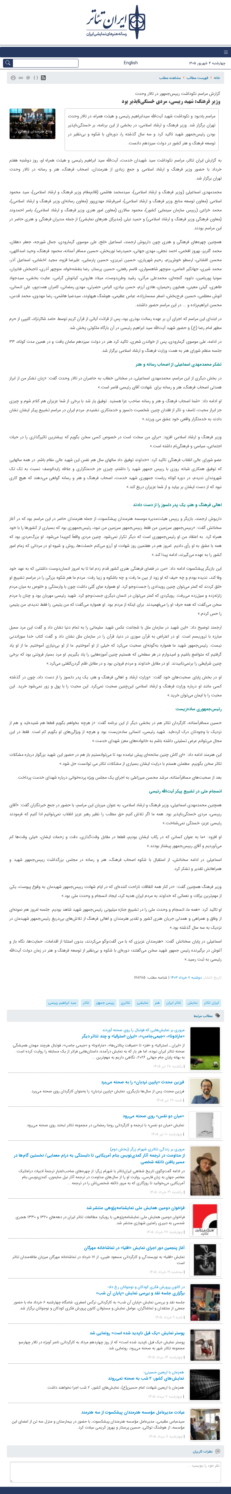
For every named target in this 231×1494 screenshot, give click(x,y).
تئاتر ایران (173, 1003)
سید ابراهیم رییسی (62, 1003)
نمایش (193, 1003)
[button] (43, 77)
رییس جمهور (105, 1003)
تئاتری (125, 1003)
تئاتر (86, 1003)
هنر (157, 1003)
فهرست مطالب (197, 78)
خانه (217, 78)
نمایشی (142, 1003)
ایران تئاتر (211, 1003)
